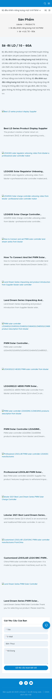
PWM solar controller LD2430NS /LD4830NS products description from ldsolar (25, 429)
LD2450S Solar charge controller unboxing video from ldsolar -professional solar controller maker (23, 214)
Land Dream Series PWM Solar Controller (20, 601)
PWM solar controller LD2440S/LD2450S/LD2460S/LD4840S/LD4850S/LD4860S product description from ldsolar (25, 343)
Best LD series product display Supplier (25, 128)
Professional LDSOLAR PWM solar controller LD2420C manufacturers (23, 472)
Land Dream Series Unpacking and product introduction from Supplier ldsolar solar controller (24, 300)
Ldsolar (19, 24)
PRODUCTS (30, 24)
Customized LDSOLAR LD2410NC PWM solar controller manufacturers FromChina (25, 558)
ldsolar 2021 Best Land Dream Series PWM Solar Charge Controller (24, 515)
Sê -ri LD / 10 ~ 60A (27, 31)
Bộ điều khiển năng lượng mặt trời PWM (27, 28)
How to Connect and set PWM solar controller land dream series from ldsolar (24, 257)
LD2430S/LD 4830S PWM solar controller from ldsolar (20, 386)
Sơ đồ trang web (34, 692)
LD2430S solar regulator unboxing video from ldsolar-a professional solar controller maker (23, 171)
